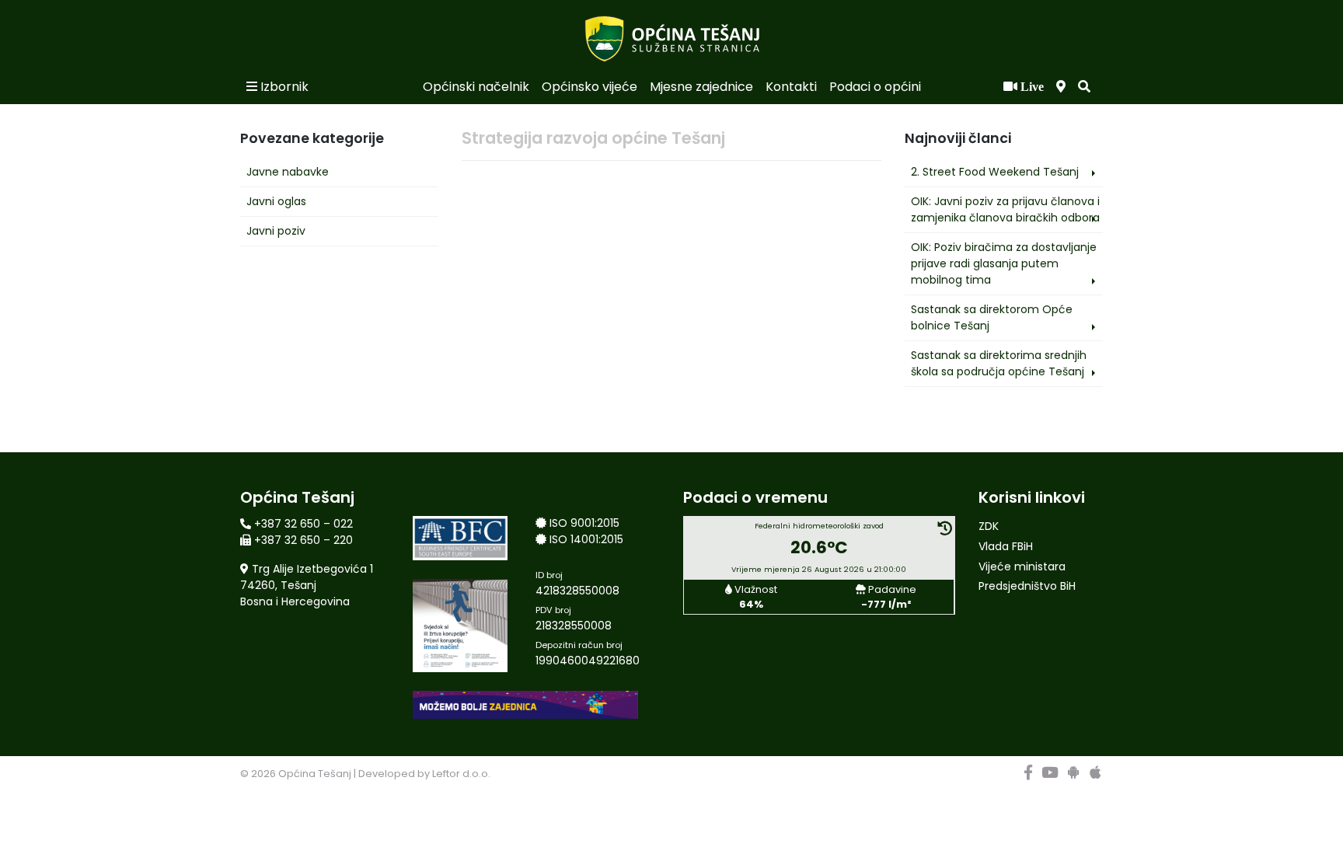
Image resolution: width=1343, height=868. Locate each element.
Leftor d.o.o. (461, 773)
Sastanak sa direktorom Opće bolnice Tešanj (992, 317)
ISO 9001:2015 (584, 523)
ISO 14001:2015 (586, 539)
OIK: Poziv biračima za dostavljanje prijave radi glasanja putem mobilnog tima (1004, 263)
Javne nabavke (287, 172)
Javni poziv (275, 231)
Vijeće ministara (1022, 566)
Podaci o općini (875, 87)
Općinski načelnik (476, 87)
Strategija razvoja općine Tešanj (593, 138)
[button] (1084, 87)
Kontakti (791, 87)
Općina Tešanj (314, 773)
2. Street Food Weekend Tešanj (995, 172)
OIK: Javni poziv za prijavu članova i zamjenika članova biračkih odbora (1005, 209)
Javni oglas (276, 201)
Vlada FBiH (1005, 546)
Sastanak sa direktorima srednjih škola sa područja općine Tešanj (999, 363)
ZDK (988, 526)
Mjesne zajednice (701, 87)
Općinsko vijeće (589, 87)
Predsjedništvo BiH (1027, 586)
